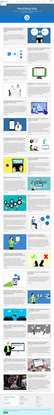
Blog (37, 401)
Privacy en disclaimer (39, 405)
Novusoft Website (39, 398)
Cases (35, 1)
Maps (26, 398)
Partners (39, 1)
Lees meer (5, 44)
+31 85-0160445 (7, 402)
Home (17, 1)
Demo (44, 1)
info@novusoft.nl (7, 403)
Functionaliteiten (29, 1)
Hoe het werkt (22, 1)
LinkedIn (22, 403)
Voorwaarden (38, 406)
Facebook (22, 402)
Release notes (38, 402)
